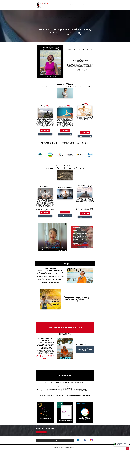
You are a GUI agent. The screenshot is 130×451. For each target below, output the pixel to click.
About (64, 4)
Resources (91, 4)
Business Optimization (82, 4)
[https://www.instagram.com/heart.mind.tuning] (91, 440)
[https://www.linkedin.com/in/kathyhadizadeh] (78, 440)
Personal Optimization (72, 4)
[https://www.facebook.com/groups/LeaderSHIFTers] (85, 440)
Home (60, 4)
